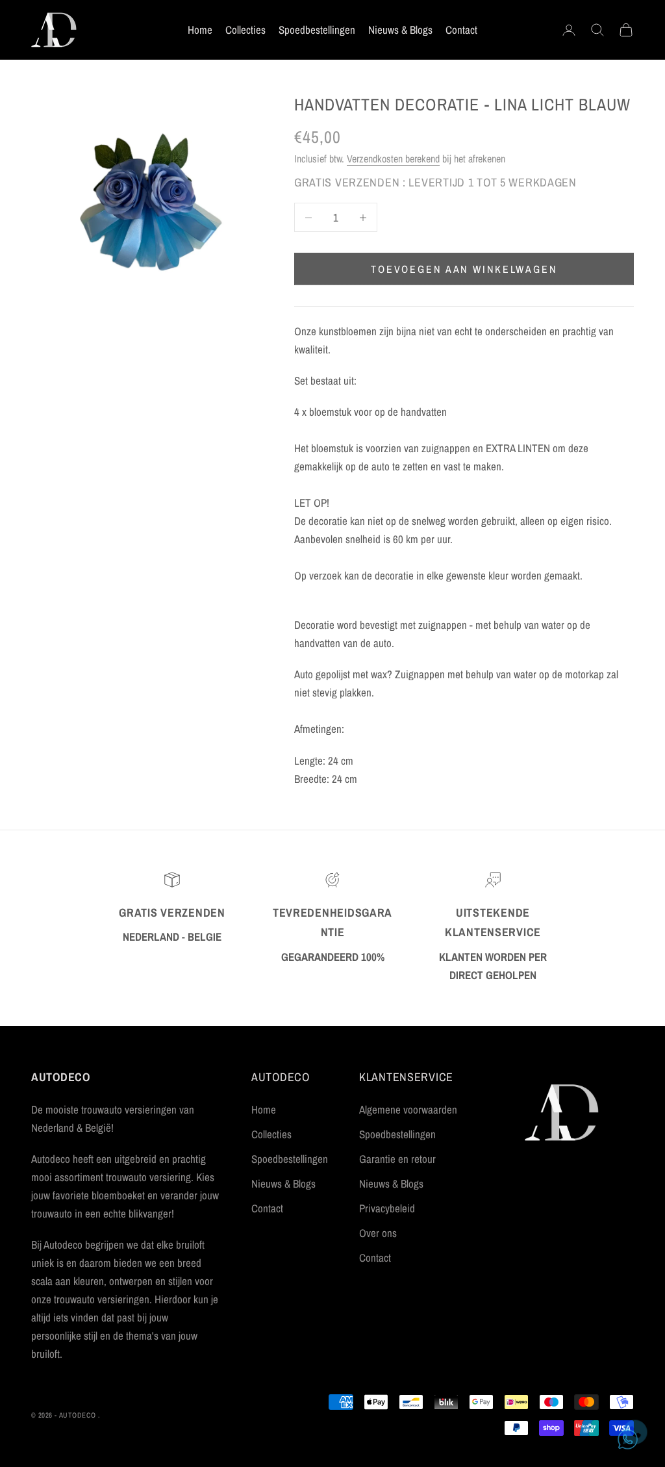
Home (200, 29)
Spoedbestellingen (317, 29)
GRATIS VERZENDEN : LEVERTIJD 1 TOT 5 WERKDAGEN (435, 182)
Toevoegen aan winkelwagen (464, 269)
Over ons (378, 1232)
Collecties (245, 29)
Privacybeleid (387, 1208)
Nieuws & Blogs (400, 29)
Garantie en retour (397, 1158)
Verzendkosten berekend (393, 158)
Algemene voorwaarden (408, 1109)
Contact (461, 29)
